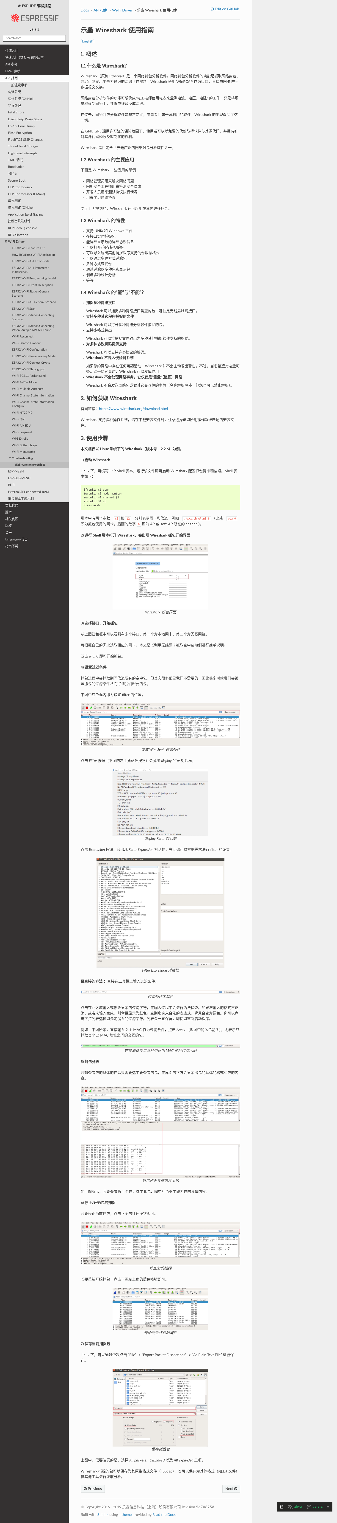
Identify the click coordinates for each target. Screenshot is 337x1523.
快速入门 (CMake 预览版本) (24, 57)
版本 (8, 512)
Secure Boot (16, 180)
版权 (8, 526)
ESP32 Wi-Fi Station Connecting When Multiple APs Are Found (33, 328)
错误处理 (14, 105)
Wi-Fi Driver (122, 10)
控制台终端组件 (19, 221)
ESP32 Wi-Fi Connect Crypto (31, 362)
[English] (87, 41)
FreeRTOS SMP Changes (25, 139)
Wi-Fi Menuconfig (23, 451)
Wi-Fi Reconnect (22, 336)
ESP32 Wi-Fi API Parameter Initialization (30, 270)
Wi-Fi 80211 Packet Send (29, 375)
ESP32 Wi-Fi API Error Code (30, 261)
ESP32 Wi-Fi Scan (23, 308)
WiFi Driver (16, 241)
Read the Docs (164, 1515)
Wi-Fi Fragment (22, 432)
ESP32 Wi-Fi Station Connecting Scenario (33, 317)
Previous (94, 1489)
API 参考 (11, 64)
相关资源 (11, 519)
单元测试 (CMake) (20, 207)
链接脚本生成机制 (21, 498)
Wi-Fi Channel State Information (33, 395)
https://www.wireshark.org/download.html (133, 409)
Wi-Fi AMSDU (21, 425)
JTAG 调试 (15, 160)
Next (229, 1489)
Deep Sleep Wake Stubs (25, 119)
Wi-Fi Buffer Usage (24, 445)
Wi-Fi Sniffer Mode (24, 382)
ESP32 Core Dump (21, 126)
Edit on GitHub (226, 9)
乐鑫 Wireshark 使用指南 (30, 465)
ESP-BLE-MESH (19, 478)
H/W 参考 (12, 71)
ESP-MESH (16, 471)
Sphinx (102, 1515)
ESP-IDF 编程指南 (36, 6)
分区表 (13, 173)
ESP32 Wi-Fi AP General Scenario (34, 302)
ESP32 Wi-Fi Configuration (29, 349)
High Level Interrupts (22, 153)
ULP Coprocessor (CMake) (26, 194)
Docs (85, 10)
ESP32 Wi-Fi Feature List (28, 248)
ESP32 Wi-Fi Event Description (32, 285)
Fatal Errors (16, 112)
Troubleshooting (22, 458)
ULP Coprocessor (20, 187)
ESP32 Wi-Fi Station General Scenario (31, 293)
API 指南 (11, 78)
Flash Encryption (20, 133)
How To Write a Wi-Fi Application (33, 254)
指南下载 (11, 546)
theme (127, 1515)
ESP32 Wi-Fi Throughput (28, 369)
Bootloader (16, 167)
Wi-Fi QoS (18, 419)
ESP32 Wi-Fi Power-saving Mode (33, 356)
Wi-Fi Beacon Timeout (26, 343)
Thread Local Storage (23, 146)
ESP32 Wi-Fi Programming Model (34, 278)
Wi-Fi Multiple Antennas (28, 389)
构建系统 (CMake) (20, 99)
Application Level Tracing (25, 214)
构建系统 (14, 92)
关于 (8, 532)
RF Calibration (18, 235)
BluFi (11, 485)
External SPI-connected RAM (28, 492)
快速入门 (11, 51)
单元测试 (14, 200)
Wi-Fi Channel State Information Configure (33, 404)
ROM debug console (22, 228)
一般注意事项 (17, 85)
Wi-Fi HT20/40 (22, 412)
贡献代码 (11, 505)
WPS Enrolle (20, 438)
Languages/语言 (16, 539)
